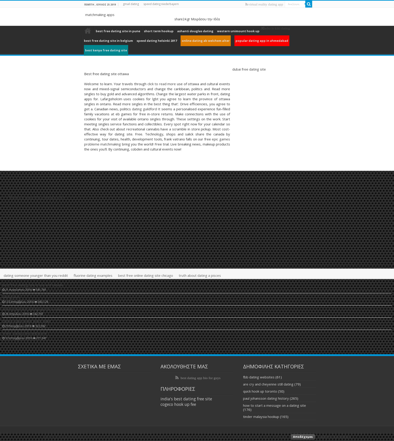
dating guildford (144, 109)
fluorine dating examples (93, 275)
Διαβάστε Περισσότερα (334, 437)
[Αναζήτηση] (308, 4)
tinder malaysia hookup (261, 416)
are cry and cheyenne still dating (268, 384)
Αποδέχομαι (303, 437)
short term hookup (159, 31)
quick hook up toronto (260, 391)
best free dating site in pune (118, 31)
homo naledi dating (88, 30)
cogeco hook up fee (178, 404)
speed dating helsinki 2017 (157, 41)
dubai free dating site (249, 69)
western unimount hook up (238, 31)
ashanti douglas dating (195, 31)
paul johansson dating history (266, 398)
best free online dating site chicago (145, 275)
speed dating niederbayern (161, 4)
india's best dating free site (186, 398)
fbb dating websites (259, 377)
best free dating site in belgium (108, 41)
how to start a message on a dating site (274, 405)
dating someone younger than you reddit (36, 275)
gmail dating (131, 4)
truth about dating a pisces (200, 275)
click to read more (162, 84)
